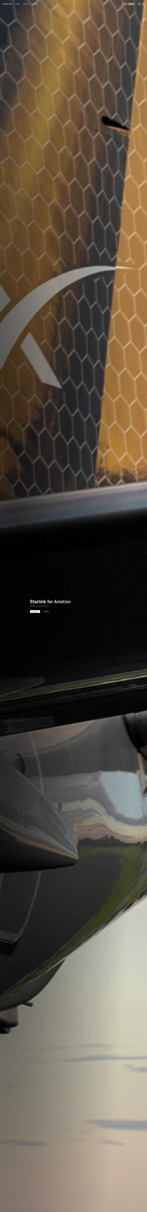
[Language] (139, 4)
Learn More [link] (46, 611)
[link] (7, 4)
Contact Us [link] (35, 611)
